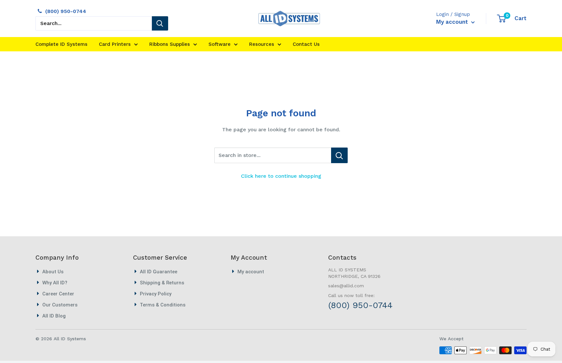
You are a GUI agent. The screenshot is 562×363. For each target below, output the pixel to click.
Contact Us (306, 44)
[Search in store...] (339, 155)
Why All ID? (54, 283)
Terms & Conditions (162, 305)
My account (453, 22)
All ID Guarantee (158, 272)
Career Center (58, 294)
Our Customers (59, 305)
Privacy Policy (155, 294)
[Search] (160, 23)
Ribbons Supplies (169, 44)
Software (219, 44)
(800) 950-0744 (65, 11)
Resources (261, 44)
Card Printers (115, 44)
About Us (52, 272)
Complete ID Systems (61, 44)
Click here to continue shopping (281, 176)
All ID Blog (54, 316)
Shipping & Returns (162, 283)
